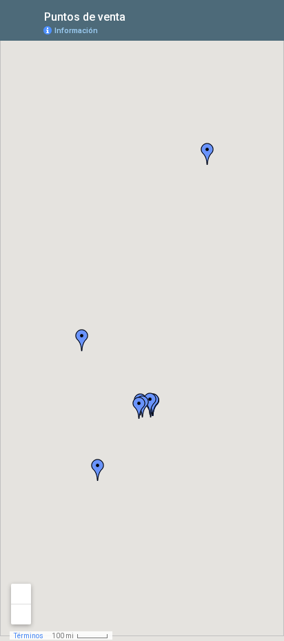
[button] (82, 340)
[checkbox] (136, 15)
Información (76, 30)
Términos (28, 636)
